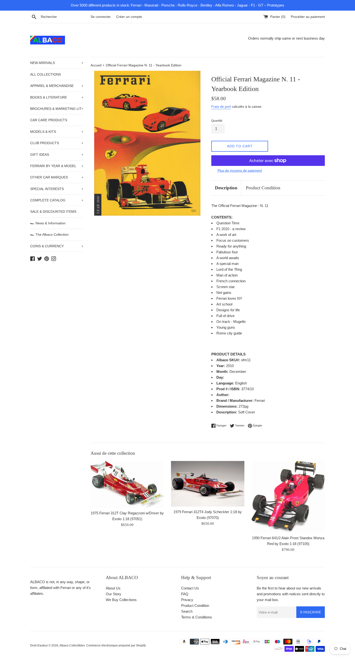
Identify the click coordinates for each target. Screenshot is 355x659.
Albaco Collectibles (72, 645)
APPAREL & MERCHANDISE (56, 86)
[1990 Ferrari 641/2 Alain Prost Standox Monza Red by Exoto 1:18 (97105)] (288, 497)
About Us (113, 588)
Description (226, 187)
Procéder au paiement (308, 17)
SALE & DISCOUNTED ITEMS (53, 211)
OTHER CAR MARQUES (56, 177)
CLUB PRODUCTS (56, 143)
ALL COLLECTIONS (45, 74)
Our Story (113, 594)
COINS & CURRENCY (56, 246)
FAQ (184, 594)
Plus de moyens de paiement (240, 170)
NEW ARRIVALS (56, 63)
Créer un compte (129, 17)
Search (186, 611)
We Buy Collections (121, 600)
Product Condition (263, 187)
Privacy (187, 600)
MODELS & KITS (56, 132)
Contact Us (190, 588)
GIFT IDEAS (56, 154)
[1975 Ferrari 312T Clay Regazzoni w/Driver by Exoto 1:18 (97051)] (127, 484)
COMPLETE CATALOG (56, 200)
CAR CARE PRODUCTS (48, 120)
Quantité (216, 120)
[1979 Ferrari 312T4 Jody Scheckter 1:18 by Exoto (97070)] (207, 484)
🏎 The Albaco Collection (49, 234)
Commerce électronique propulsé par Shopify (116, 645)
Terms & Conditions (196, 617)
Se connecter (101, 17)
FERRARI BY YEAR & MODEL (56, 166)
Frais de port (221, 106)
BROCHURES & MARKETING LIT (56, 109)
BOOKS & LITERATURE (56, 97)
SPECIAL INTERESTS (56, 189)
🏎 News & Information (47, 223)
